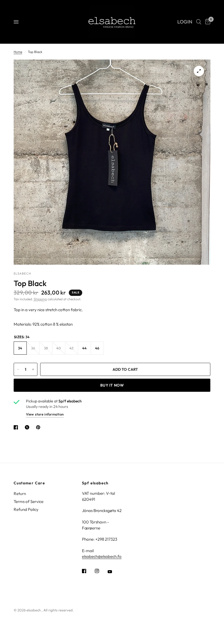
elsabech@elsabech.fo (102, 556)
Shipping (40, 299)
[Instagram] (101, 571)
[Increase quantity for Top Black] (33, 369)
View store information (45, 414)
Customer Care (29, 483)
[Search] (198, 22)
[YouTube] (114, 572)
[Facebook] (88, 571)
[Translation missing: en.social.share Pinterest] (39, 427)
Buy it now (112, 385)
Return (20, 493)
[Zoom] (199, 71)
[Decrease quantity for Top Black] (18, 369)
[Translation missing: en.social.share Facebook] (17, 427)
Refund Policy (26, 509)
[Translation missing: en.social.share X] (28, 427)
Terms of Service (28, 501)
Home (18, 52)
